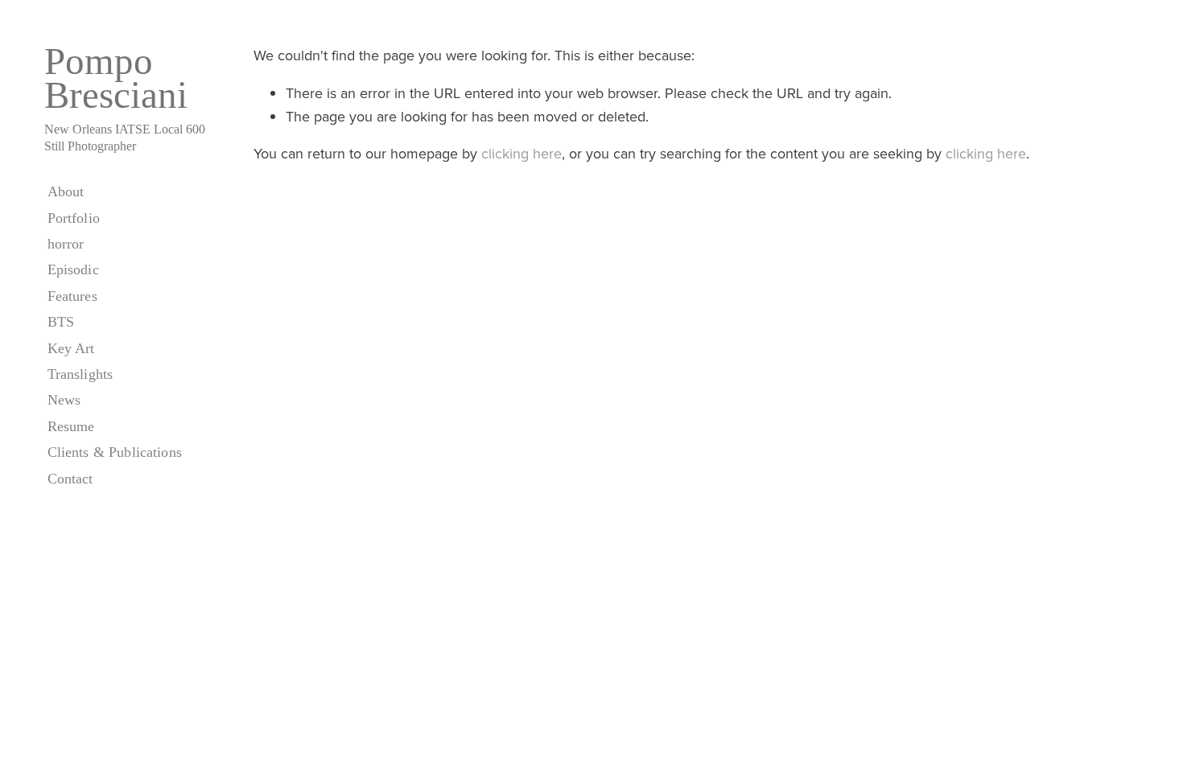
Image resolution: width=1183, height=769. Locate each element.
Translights (80, 374)
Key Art (71, 348)
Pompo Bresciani (116, 78)
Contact (70, 479)
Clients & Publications (114, 452)
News (64, 400)
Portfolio (73, 218)
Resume (71, 426)
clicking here (521, 153)
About (65, 191)
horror (65, 244)
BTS (60, 322)
